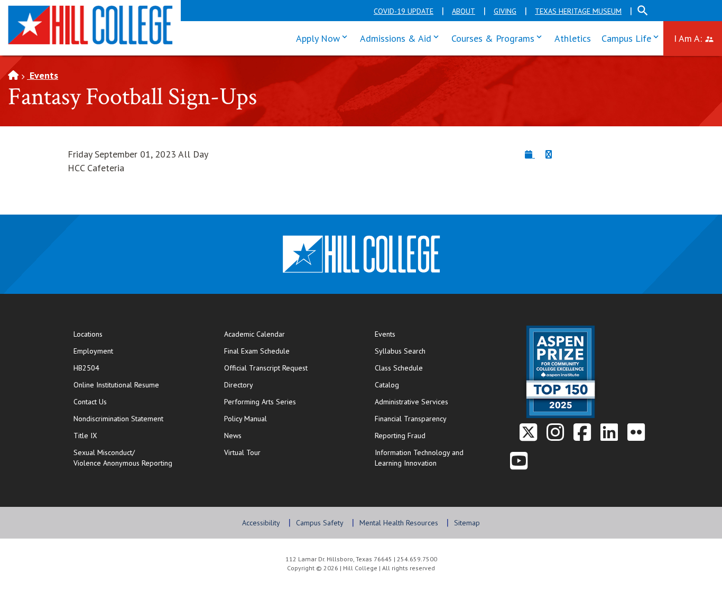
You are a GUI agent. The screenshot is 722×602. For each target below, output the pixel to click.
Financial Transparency (411, 418)
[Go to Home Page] (13, 75)
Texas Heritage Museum (578, 11)
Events (42, 75)
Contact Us (124, 401)
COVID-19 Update (403, 11)
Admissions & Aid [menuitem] (401, 37)
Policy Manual (245, 418)
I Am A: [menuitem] (698, 37)
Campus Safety (320, 522)
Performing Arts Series (260, 401)
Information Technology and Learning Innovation (419, 458)
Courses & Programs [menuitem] (499, 37)
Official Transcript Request (288, 368)
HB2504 (86, 368)
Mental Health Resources (398, 522)
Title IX (85, 435)
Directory (238, 385)
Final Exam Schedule (288, 351)
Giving (505, 11)
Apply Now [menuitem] (324, 37)
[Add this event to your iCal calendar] (530, 154)
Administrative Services (411, 401)
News (233, 435)
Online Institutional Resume (137, 384)
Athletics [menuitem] (572, 38)
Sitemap (467, 522)
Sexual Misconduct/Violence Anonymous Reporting (122, 458)
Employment (93, 351)
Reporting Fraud (400, 435)
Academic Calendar (254, 334)
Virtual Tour (242, 452)
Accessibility (261, 522)
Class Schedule (433, 368)
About (463, 11)
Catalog (387, 385)
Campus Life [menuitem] (632, 37)
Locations (88, 334)
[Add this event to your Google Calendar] (548, 154)
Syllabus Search (400, 351)
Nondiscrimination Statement (118, 418)
